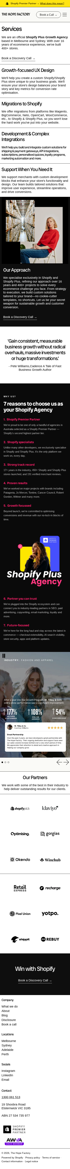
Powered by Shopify (12, 1157)
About (6, 1011)
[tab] (2, 762)
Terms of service (51, 1157)
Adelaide (7, 1050)
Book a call (9, 1024)
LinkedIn (7, 1075)
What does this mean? (52, 3)
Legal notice (31, 1161)
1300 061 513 (11, 1097)
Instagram (8, 1071)
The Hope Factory (20, 1153)
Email (5, 1079)
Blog (5, 1015)
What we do (10, 1006)
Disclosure (9, 1020)
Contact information (12, 1161)
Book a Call (47, 14)
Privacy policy (32, 1157)
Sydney (7, 1045)
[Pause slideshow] (4, 656)
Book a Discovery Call (16, 58)
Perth (5, 1054)
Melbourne (9, 1041)
